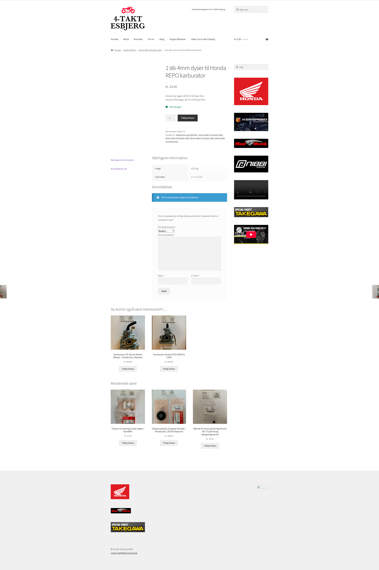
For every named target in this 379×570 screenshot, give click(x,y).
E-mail (195, 275)
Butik (126, 39)
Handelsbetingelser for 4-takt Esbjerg (208, 9)
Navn (161, 275)
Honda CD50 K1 (129, 50)
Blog (161, 39)
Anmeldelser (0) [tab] (119, 168)
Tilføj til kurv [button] (128, 368)
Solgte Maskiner (178, 39)
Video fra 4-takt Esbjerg (203, 39)
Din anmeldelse (166, 234)
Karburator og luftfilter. (187, 135)
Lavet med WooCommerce (124, 552)
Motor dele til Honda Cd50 (150, 50)
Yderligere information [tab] (122, 159)
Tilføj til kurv (187, 117)
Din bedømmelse (167, 226)
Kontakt (138, 39)
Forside (114, 39)
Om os (151, 39)
